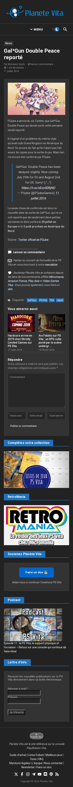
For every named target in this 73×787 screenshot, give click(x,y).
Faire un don (44, 767)
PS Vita (43, 300)
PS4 (52, 300)
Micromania (56, 276)
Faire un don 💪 (37, 572)
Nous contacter (53, 763)
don (10, 289)
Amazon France (17, 280)
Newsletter (28, 767)
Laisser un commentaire (29, 252)
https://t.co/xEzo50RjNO (38, 188)
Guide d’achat (18, 755)
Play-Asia (33, 280)
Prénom (13, 696)
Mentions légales (19, 763)
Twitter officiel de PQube (33, 239)
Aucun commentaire (42, 64)
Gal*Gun (32, 300)
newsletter (51, 264)
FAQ (40, 759)
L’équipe (37, 763)
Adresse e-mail (18, 688)
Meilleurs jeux (54, 755)
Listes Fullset (36, 755)
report (60, 300)
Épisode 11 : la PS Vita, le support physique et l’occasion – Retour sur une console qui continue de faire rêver (35, 647)
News (8, 43)
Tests (33, 759)
